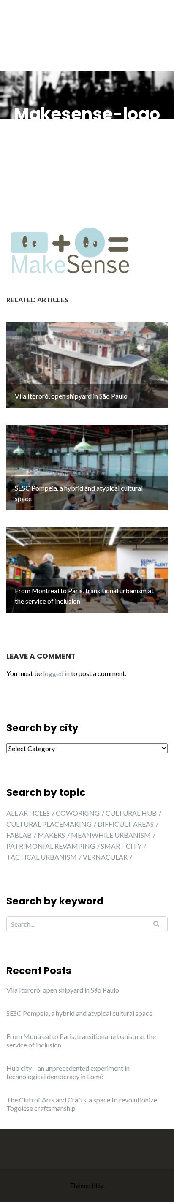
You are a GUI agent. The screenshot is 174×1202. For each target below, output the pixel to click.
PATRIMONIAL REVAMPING (50, 846)
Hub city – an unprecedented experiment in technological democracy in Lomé (68, 1072)
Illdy (97, 1185)
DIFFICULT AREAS (126, 824)
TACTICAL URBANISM (41, 857)
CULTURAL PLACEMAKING (49, 824)
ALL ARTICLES (28, 813)
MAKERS (51, 835)
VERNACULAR (105, 857)
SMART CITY (121, 846)
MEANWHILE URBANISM (111, 835)
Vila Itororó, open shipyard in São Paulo (62, 990)
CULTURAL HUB (131, 813)
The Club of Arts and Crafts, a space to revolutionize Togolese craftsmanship (81, 1104)
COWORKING (78, 813)
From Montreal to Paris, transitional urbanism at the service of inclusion (81, 1040)
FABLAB (19, 835)
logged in (56, 673)
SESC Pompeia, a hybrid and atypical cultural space (79, 1013)
